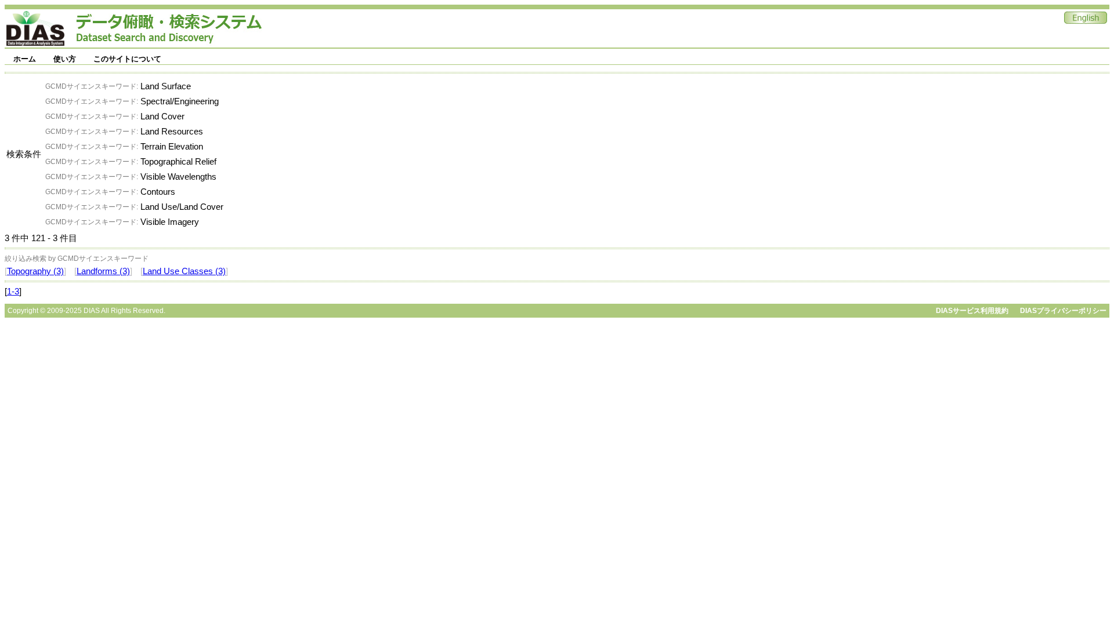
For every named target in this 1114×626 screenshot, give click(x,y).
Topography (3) (35, 271)
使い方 (64, 58)
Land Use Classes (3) (184, 271)
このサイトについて (127, 58)
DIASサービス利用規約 (972, 311)
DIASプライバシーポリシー (1063, 311)
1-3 (13, 291)
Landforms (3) (103, 271)
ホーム (24, 58)
